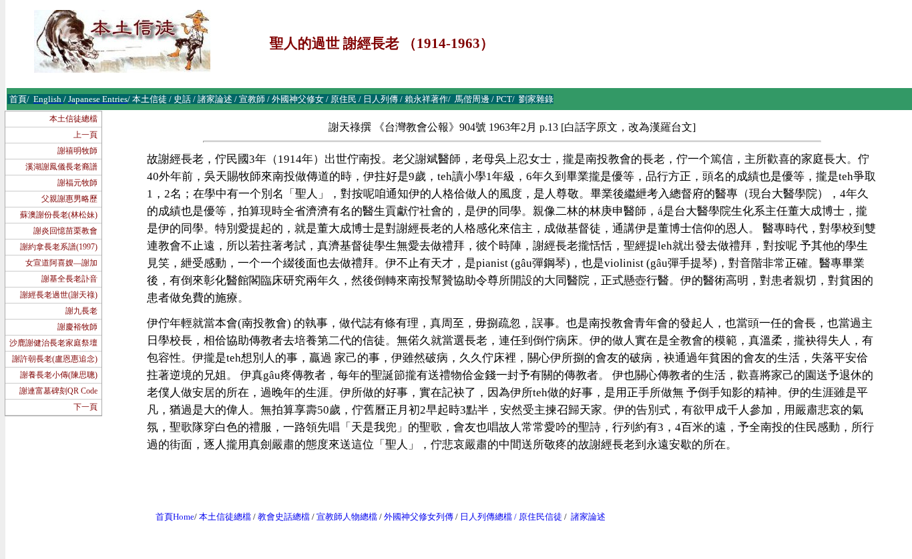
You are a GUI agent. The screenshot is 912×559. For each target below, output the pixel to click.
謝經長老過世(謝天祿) (58, 295)
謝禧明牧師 (77, 150)
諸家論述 (588, 517)
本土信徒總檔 (73, 118)
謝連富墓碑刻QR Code (58, 391)
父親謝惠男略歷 (69, 198)
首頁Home (175, 517)
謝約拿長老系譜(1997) (58, 246)
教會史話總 (279, 517)
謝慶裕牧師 (77, 327)
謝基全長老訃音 (69, 279)
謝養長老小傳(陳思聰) (58, 375)
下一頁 (85, 407)
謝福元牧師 (77, 182)
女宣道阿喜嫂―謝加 (61, 262)
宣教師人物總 (342, 517)
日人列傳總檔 (486, 517)
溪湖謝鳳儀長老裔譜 (61, 166)
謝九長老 (81, 311)
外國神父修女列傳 (418, 517)
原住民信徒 (540, 517)
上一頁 (85, 134)
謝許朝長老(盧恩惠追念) (54, 359)
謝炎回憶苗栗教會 (65, 230)
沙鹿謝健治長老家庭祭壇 (53, 343)
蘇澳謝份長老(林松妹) (58, 214)
